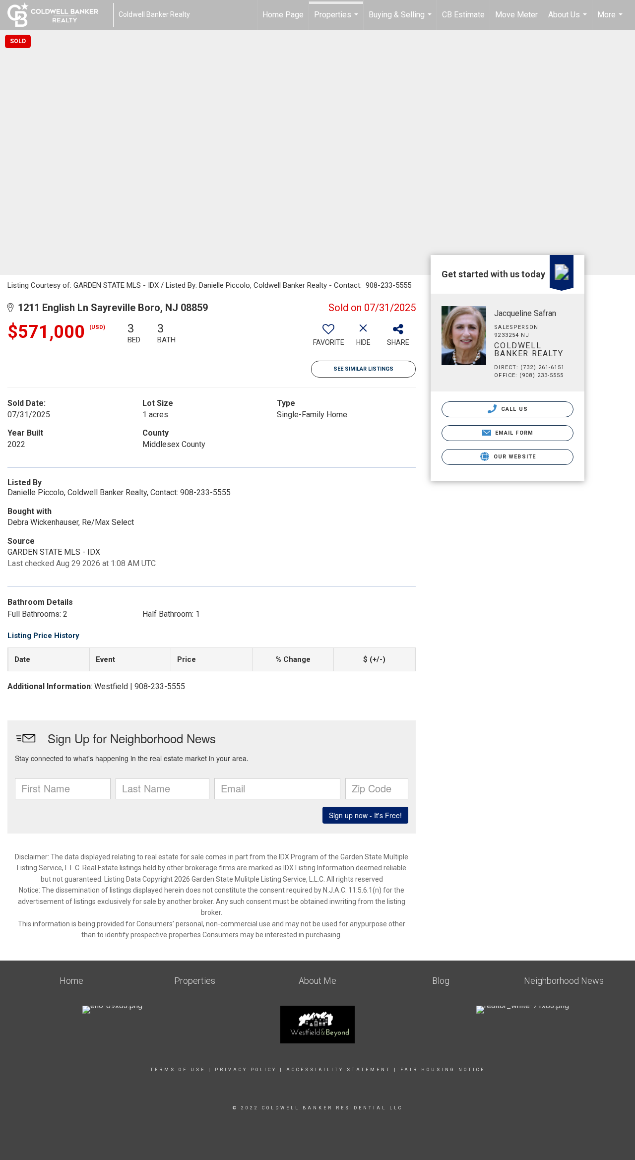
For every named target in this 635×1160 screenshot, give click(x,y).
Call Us (513, 409)
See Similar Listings (363, 369)
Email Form (513, 433)
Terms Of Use (177, 1069)
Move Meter (516, 14)
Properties (337, 20)
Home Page (283, 14)
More (611, 20)
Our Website (514, 456)
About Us (568, 20)
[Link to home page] (57, 15)
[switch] (328, 338)
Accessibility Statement (338, 1069)
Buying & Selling (401, 20)
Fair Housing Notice (442, 1069)
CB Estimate (463, 14)
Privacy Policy (246, 1069)
